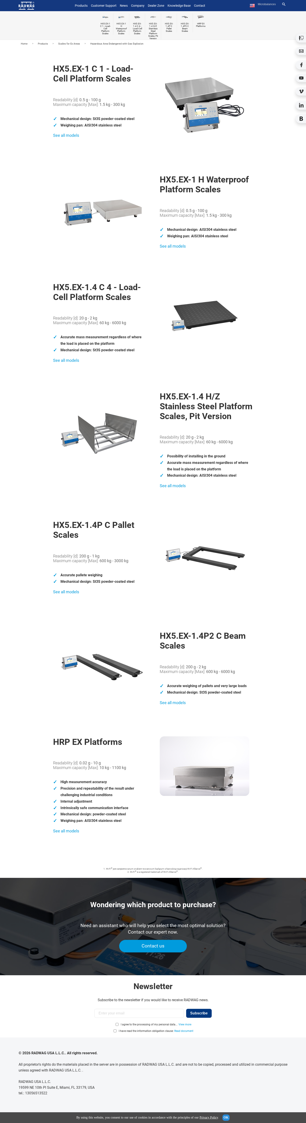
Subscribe (199, 1013)
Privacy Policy (209, 1117)
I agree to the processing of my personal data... (149, 1024)
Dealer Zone (156, 5)
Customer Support (103, 5)
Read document (183, 1031)
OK (226, 1117)
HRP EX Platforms (200, 24)
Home (24, 43)
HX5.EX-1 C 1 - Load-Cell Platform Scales (105, 28)
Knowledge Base (179, 5)
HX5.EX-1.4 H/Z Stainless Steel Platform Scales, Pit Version (153, 31)
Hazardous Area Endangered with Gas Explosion (116, 43)
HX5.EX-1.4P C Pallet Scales (169, 27)
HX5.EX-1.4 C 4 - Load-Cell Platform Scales (137, 28)
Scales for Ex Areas (69, 43)
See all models (66, 135)
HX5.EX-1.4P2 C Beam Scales (185, 27)
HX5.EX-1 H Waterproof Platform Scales (121, 28)
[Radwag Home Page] (26, 6)
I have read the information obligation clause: (156, 1031)
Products (43, 43)
